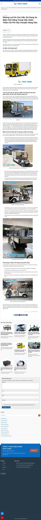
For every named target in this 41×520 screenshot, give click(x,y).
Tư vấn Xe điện (8, 7)
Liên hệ (3, 465)
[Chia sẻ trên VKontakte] (23, 315)
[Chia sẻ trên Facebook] (16, 315)
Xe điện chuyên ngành (5, 426)
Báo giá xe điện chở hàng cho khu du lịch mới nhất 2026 (20, 333)
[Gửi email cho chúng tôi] (3, 473)
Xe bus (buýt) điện (4, 420)
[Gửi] (39, 415)
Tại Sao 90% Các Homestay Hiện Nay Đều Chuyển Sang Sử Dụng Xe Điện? (6, 344)
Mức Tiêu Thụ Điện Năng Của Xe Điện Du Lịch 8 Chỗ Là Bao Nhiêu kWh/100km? (7, 333)
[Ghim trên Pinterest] (21, 315)
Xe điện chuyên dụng (4, 424)
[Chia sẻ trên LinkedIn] (25, 315)
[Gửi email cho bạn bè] (19, 315)
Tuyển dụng (4, 467)
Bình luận (4, 382)
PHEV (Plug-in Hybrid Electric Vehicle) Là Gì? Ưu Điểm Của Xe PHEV (34, 351)
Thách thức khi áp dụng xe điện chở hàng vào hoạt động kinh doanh (34, 333)
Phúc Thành (12, 44)
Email (3, 395)
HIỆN (8, 30)
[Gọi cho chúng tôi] (5, 473)
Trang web (4, 400)
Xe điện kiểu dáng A (4, 430)
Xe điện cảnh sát (4, 422)
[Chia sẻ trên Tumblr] (27, 315)
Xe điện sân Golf (4, 418)
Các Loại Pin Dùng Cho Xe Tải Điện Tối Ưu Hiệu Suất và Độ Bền (7, 368)
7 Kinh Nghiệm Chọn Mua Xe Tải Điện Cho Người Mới (20, 351)
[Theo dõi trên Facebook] (1, 473)
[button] (1, 4)
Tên (3, 390)
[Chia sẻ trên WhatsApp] (14, 315)
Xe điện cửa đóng (4, 428)
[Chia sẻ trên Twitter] (18, 315)
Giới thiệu (4, 463)
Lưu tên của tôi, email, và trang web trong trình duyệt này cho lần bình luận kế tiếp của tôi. (19, 404)
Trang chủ (3, 7)
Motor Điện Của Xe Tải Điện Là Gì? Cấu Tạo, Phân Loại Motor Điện (20, 368)
